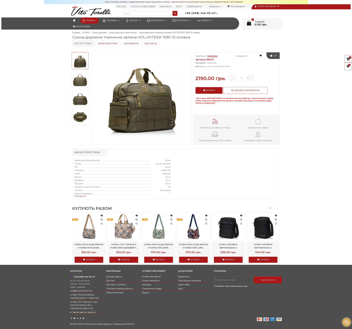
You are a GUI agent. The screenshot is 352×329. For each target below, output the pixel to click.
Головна (76, 32)
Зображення (131, 43)
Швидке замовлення (246, 90)
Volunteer (212, 56)
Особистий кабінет (267, 6)
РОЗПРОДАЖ (82, 26)
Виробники (183, 276)
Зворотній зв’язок (114, 292)
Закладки (146, 284)
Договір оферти (114, 276)
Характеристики (107, 43)
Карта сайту (184, 284)
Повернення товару (152, 288)
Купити (210, 90)
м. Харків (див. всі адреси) (83, 312)
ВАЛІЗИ (134, 20)
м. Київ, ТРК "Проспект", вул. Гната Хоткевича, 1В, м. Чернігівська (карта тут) (84, 305)
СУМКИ (90, 20)
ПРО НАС (121, 6)
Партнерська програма (189, 280)
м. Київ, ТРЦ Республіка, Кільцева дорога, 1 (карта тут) (84, 296)
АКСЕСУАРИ (157, 20)
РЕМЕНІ (205, 20)
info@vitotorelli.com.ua (81, 291)
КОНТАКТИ (165, 6)
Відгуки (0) (151, 43)
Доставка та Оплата (116, 284)
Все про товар (83, 43)
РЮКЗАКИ (111, 20)
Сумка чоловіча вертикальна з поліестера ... (262, 247)
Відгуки (146, 292)
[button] (277, 208)
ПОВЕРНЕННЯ (194, 6)
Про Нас (110, 280)
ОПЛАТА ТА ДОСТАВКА (143, 6)
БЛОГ (179, 6)
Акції (180, 288)
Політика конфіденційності (119, 288)
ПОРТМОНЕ (182, 20)
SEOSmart (129, 324)
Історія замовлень (151, 280)
